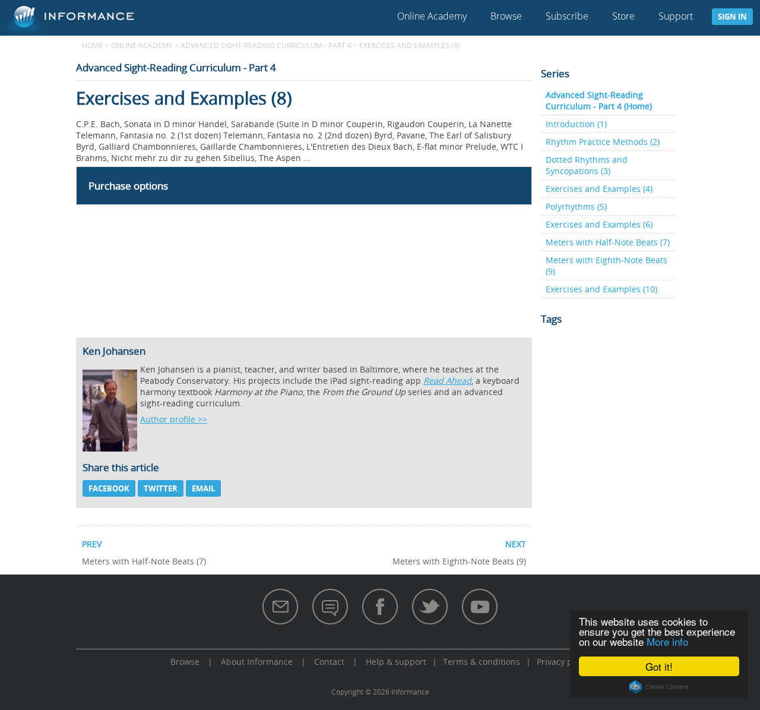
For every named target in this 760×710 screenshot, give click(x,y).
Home (92, 45)
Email (203, 488)
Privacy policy (563, 661)
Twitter (161, 488)
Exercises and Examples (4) (599, 188)
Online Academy (432, 16)
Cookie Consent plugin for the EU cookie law (659, 686)
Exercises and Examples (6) (599, 224)
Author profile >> (173, 419)
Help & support (396, 661)
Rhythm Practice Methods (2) (603, 141)
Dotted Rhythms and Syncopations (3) (587, 165)
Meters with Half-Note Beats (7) (608, 242)
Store (623, 16)
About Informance (257, 661)
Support (675, 16)
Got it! (659, 666)
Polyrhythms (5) (576, 206)
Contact (329, 661)
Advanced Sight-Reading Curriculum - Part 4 (266, 45)
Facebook (108, 488)
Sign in (732, 16)
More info (667, 641)
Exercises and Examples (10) (601, 289)
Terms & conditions (481, 661)
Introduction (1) (576, 124)
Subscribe (567, 16)
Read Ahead (447, 380)
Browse (506, 16)
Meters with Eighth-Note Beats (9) (606, 265)
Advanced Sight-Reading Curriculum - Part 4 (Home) (599, 100)
